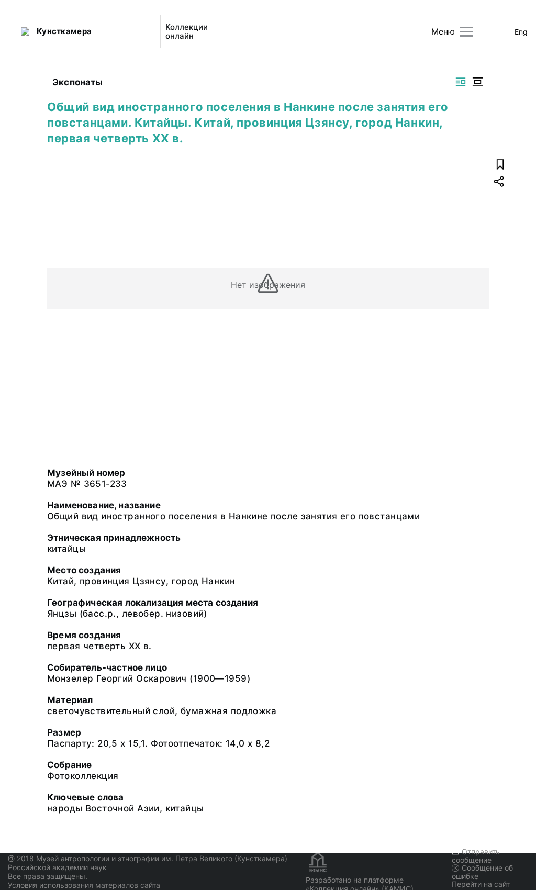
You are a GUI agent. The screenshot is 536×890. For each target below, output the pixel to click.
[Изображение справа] (460, 82)
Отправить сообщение (476, 855)
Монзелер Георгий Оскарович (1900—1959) (148, 678)
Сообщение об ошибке (482, 872)
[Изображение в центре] (477, 82)
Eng (521, 31)
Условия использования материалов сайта (84, 885)
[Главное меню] (466, 31)
